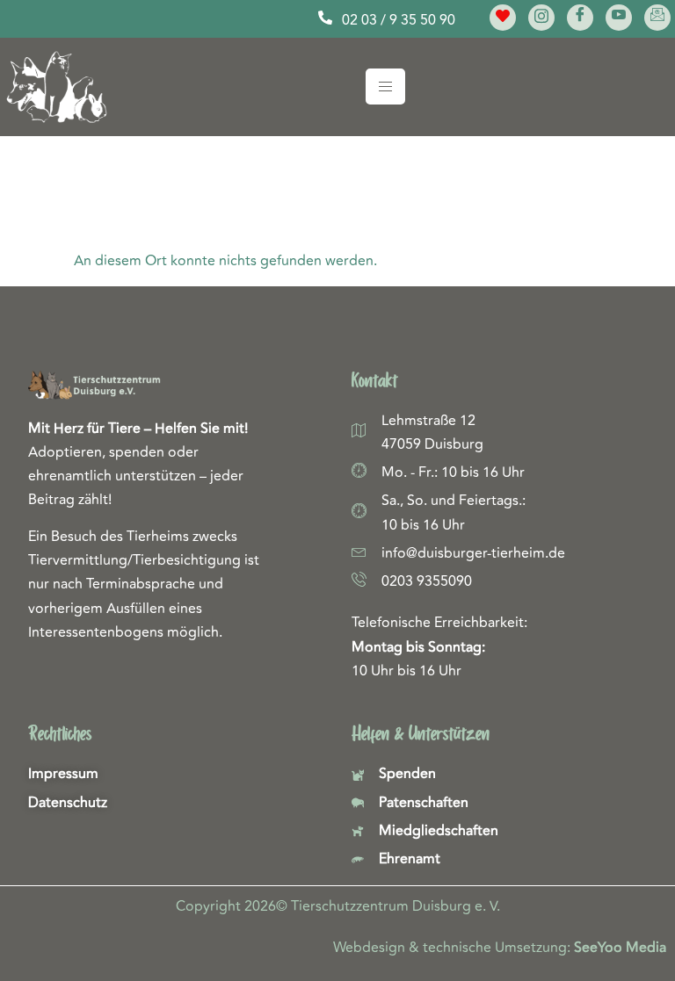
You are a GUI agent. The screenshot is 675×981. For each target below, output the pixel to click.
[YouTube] (619, 17)
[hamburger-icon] (385, 87)
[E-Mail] (657, 17)
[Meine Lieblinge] (503, 17)
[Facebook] (580, 17)
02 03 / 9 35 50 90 (398, 20)
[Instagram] (541, 17)
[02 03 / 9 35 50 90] (325, 18)
